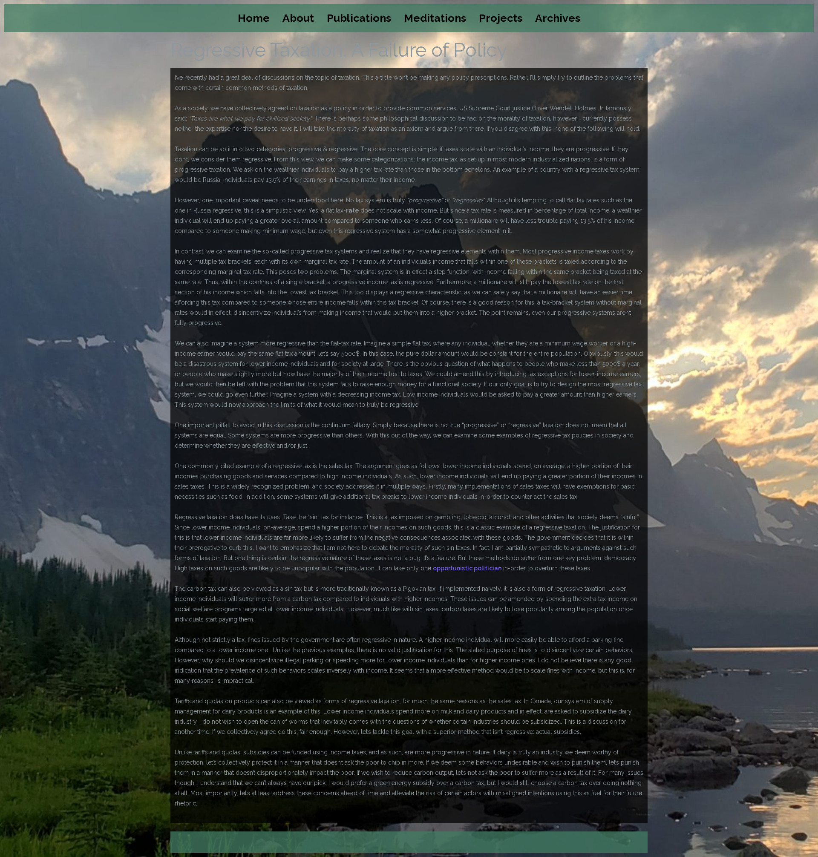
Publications (359, 18)
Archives (557, 18)
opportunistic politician (467, 568)
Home (254, 18)
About (298, 18)
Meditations (435, 18)
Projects (500, 18)
